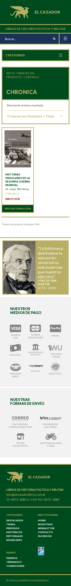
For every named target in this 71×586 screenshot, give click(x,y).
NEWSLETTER (46, 528)
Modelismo (14, 540)
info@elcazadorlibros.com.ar (26, 494)
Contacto (45, 532)
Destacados (14, 520)
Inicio (10, 73)
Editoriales (14, 536)
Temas (10, 524)
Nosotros (45, 524)
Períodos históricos (14, 530)
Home (42, 520)
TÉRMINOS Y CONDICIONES (15, 563)
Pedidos (11, 558)
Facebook (45, 536)
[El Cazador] (35, 12)
